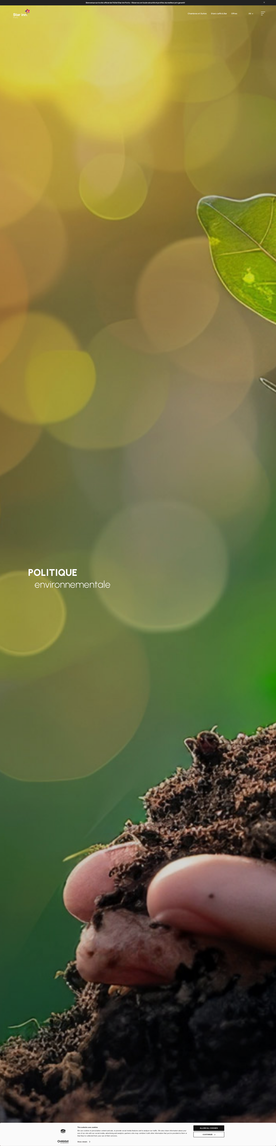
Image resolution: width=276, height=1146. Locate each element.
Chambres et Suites (197, 13)
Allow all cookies (209, 1128)
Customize (208, 1134)
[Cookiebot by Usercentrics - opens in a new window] (63, 1141)
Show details (82, 1142)
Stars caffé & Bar (219, 13)
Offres (234, 13)
